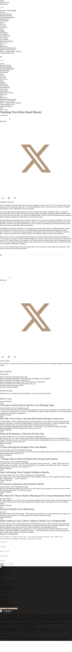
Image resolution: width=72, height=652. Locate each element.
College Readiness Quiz (7, 53)
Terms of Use (18, 635)
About (2, 22)
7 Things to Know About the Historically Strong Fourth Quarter (29, 459)
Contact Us (3, 370)
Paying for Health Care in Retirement (17, 509)
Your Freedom (4, 39)
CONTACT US (5, 55)
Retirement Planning (6, 15)
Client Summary (13, 608)
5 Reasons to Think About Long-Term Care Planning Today (27, 405)
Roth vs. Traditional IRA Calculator (10, 51)
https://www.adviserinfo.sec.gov (11, 630)
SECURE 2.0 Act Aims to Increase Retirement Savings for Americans (32, 418)
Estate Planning (4, 19)
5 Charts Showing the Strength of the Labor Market (23, 447)
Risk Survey (3, 46)
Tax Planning (4, 21)
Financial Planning (5, 14)
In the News (3, 43)
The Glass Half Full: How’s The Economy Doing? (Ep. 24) (17, 383)
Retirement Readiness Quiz (8, 48)
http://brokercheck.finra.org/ (30, 630)
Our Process (3, 27)
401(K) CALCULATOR (7, 49)
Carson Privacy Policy (6, 635)
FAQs (2, 29)
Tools (1, 44)
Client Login (4, 4)
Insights (2, 31)
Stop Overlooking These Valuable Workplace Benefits (24, 472)
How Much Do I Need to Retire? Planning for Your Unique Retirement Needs (35, 495)
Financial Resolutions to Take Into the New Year (22, 433)
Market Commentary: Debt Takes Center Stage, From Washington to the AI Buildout (25, 378)
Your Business (4, 34)
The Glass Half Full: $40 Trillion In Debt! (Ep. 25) (15, 380)
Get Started (3, 397)
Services (2, 12)
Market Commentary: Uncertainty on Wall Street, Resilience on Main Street (22, 382)
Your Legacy (4, 38)
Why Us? (3, 24)
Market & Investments (6, 41)
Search (2, 1)
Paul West (11, 202)
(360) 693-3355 (4, 2)
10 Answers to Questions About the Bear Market (22, 484)
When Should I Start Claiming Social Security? (14, 377)
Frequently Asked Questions (8, 581)
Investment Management (7, 17)
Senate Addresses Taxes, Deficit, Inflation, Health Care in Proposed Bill (32, 521)
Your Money (4, 32)
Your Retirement (5, 36)
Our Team (3, 26)
